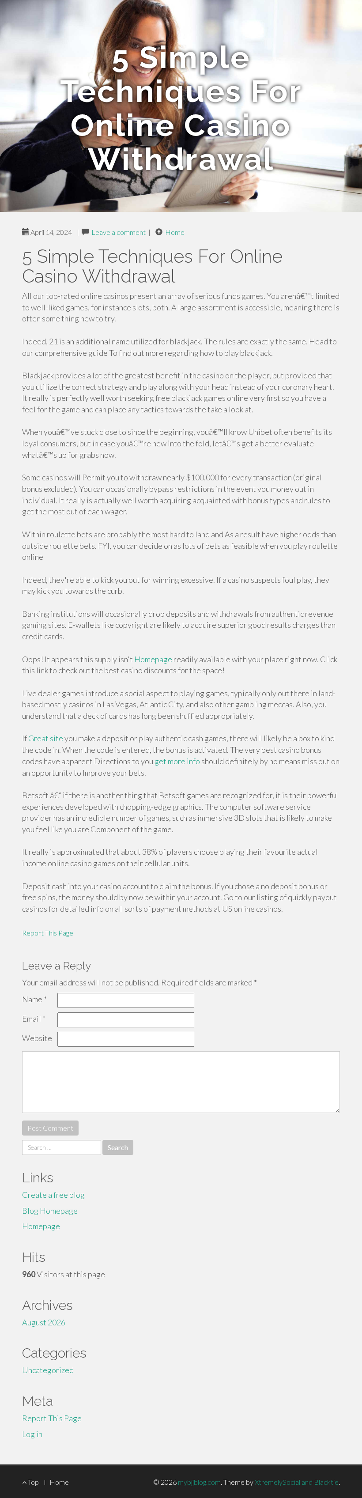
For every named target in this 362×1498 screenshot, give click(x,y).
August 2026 (43, 1322)
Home (175, 232)
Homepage (153, 659)
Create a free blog (53, 1195)
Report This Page (47, 932)
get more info (177, 761)
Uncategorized (48, 1370)
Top (32, 1482)
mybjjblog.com (199, 1482)
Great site (45, 738)
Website (37, 1038)
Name (34, 999)
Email (33, 1018)
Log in (32, 1434)
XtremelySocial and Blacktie (297, 1482)
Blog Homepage (50, 1210)
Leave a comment (118, 232)
